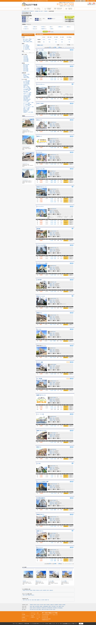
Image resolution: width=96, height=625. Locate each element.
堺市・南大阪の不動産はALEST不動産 (49, 612)
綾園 (55, 86)
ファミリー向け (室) (27, 88)
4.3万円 (44, 39)
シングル (38, 615)
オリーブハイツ (40, 547)
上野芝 (35, 26)
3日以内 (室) (25, 76)
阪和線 (51, 53)
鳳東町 (41, 606)
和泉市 (53, 52)
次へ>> (71, 47)
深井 (37, 609)
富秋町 (55, 189)
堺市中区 (27, 590)
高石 (54, 71)
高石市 (53, 68)
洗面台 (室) (25, 98)
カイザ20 (38, 463)
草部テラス (39, 447)
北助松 (54, 89)
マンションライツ (40, 206)
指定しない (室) (26, 74)
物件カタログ (24, 620)
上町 (55, 171)
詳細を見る (66, 61)
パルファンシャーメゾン (26, 146)
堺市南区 (37, 590)
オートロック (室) (26, 105)
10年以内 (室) (25, 68)
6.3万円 (62, 39)
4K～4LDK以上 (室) (26, 49)
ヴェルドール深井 (25, 129)
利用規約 (23, 617)
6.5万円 (49, 39)
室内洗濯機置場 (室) (27, 89)
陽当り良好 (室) (26, 81)
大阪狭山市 (51, 590)
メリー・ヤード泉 (40, 414)
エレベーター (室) (26, 90)
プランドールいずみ (40, 168)
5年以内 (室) (25, 66)
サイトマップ (24, 618)
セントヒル (39, 329)
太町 (55, 331)
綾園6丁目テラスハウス (41, 395)
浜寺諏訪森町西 (45, 606)
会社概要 (23, 614)
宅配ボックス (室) (26, 107)
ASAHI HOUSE (40, 103)
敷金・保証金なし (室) (27, 39)
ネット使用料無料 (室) (27, 104)
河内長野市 (44, 590)
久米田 (51, 28)
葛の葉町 (55, 483)
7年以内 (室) (25, 67)
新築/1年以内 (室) (26, 64)
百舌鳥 (26, 26)
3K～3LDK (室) (26, 48)
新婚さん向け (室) (26, 87)
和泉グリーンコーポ (40, 296)
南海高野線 (55, 607)
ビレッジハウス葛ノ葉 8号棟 (42, 481)
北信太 (26, 28)
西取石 (50, 606)
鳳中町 (31, 606)
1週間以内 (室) (26, 77)
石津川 (51, 609)
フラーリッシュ (25, 163)
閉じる (81, 623)
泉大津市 (40, 590)
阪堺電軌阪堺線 (49, 607)
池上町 (55, 52)
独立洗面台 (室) (26, 100)
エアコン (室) (25, 101)
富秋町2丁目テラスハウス (42, 186)
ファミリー (39, 614)
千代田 (55, 247)
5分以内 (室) (25, 56)
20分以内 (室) (25, 61)
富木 (68, 26)
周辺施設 (32, 615)
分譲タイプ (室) (26, 86)
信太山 (35, 28)
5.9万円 (56, 39)
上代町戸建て (39, 279)
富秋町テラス (39, 312)
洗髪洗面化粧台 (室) (27, 99)
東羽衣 (61, 26)
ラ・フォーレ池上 (40, 49)
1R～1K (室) (25, 44)
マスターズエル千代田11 (41, 245)
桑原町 (55, 364)
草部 (55, 208)
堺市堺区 (24, 590)
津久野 (43, 26)
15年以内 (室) (25, 69)
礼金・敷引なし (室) (26, 40)
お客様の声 (33, 617)
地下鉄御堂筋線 (59, 607)
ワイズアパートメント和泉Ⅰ (42, 263)
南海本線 (51, 71)
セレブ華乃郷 (39, 378)
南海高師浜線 (38, 607)
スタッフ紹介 (33, 614)
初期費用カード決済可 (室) (28, 112)
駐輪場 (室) (25, 91)
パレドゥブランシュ (40, 84)
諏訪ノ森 (48, 609)
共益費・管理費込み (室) (27, 41)
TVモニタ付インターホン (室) (28, 106)
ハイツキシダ (39, 152)
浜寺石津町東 (37, 606)
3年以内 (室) (25, 65)
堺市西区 (53, 208)
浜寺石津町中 (54, 606)
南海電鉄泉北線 (44, 607)
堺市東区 (30, 590)
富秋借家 (38, 228)
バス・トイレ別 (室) (27, 94)
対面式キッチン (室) (27, 93)
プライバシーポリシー (25, 615)
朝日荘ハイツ (39, 136)
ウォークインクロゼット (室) (28, 102)
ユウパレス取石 (40, 66)
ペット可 (38, 617)
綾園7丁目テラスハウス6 (41, 430)
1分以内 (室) (25, 55)
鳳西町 (60, 606)
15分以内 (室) (25, 60)
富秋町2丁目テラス (40, 514)
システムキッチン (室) (27, 92)
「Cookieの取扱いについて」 (66, 623)
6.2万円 (69, 39)
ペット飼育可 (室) (26, 80)
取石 (55, 68)
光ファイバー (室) (26, 103)
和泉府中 (43, 28)
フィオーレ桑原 (40, 362)
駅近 (37, 618)
